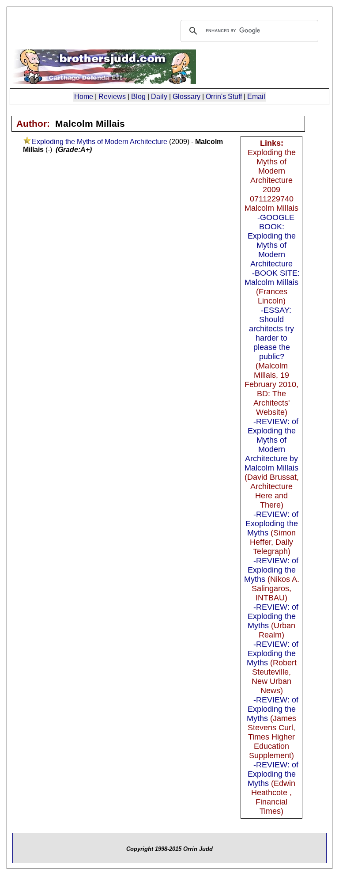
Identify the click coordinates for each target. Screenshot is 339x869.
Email (256, 96)
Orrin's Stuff (224, 96)
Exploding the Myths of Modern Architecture (99, 141)
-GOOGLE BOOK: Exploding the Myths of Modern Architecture (272, 240)
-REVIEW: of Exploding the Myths (271, 570)
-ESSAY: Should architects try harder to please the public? (271, 333)
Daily (159, 96)
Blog (138, 96)
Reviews (112, 96)
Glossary (186, 96)
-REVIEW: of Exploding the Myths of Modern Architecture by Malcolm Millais (271, 444)
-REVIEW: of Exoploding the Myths (272, 523)
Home (83, 96)
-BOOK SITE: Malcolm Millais (272, 278)
